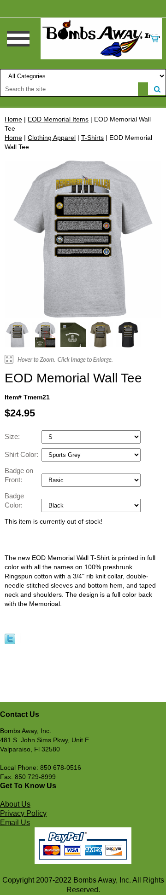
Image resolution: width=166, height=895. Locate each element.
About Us (15, 804)
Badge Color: (14, 500)
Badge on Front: (19, 475)
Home (13, 119)
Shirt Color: (22, 454)
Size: (13, 436)
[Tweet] (10, 642)
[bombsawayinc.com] (101, 38)
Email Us (15, 822)
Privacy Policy (23, 813)
